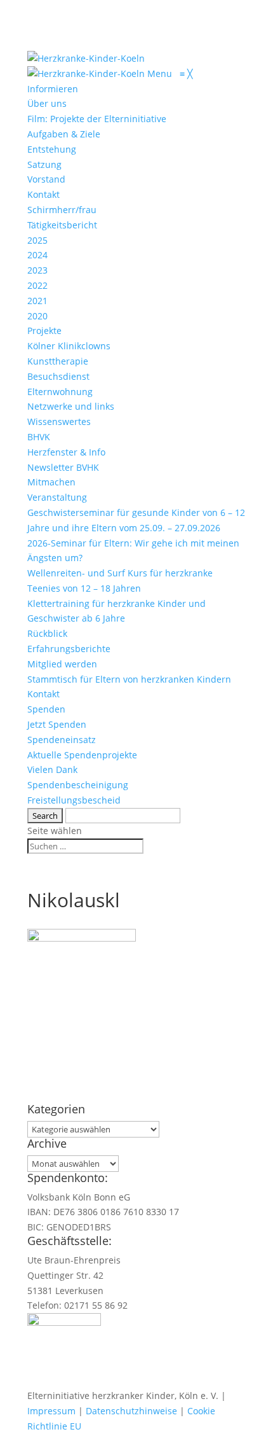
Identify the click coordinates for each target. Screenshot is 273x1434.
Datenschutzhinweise (131, 1411)
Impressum (51, 1411)
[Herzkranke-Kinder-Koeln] (87, 73)
